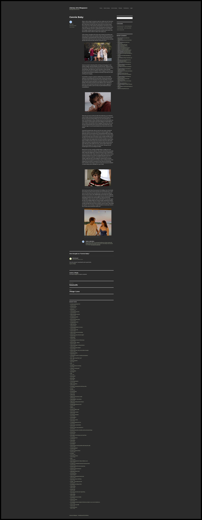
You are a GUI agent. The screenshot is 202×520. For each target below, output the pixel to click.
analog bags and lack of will (74, 471)
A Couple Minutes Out (73, 437)
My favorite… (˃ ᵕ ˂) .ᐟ (73, 309)
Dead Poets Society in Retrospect (75, 468)
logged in (77, 274)
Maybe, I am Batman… (74, 383)
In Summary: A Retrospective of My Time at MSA (78, 386)
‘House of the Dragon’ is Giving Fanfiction (77, 345)
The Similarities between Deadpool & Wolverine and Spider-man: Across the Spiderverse (85, 502)
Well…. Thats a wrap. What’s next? (76, 358)
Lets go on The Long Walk (74, 504)
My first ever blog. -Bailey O (75, 342)
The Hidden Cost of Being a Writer (76, 484)
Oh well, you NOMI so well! (74, 409)
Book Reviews (120, 26)
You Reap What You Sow (74, 322)
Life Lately (72, 453)
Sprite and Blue (72, 494)
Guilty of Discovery (73, 324)
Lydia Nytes (71, 24)
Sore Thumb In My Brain (74, 414)
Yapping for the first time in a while (76, 396)
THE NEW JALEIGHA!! (74, 448)
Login (131, 8)
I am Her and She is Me (74, 329)
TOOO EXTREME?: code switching (75, 399)
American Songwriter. (74, 360)
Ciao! (71, 363)
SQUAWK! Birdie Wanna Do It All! (75, 404)
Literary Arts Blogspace (78, 8)
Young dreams (72, 337)
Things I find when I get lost (75, 314)
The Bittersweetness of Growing (75, 365)
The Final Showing (73, 391)
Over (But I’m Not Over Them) (75, 450)
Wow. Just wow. (72, 376)
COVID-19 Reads (128, 26)
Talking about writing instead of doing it (77, 401)
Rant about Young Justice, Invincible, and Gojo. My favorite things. (81, 430)
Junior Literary (114, 8)
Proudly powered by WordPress (83, 515)
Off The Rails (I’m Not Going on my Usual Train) (78, 435)
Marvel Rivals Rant (73, 473)
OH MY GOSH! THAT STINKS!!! (75, 347)
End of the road (72, 432)
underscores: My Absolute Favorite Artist (77, 476)
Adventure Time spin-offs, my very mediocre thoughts (79, 350)
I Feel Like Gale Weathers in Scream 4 (76, 327)
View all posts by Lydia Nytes (95, 244)
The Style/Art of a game (74, 316)
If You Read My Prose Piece (74, 311)
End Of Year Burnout (73, 507)
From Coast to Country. (74, 455)
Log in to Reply (72, 263)
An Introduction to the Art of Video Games (77, 340)
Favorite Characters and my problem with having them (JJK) (80, 445)
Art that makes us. (73, 417)
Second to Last (72, 489)
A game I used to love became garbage (76, 332)
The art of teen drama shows (75, 319)
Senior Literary (107, 8)
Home (101, 8)
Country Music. (72, 440)
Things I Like (72, 394)
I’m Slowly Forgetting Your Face (75, 422)
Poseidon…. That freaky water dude (76, 481)
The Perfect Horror (73, 306)
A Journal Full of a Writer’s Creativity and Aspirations (79, 355)
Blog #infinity (72, 378)
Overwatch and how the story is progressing (77, 466)
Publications (126, 8)
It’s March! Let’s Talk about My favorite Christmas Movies (80, 463)
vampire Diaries (73, 486)
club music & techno (73, 499)
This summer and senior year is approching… (77, 491)
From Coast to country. (74, 419)
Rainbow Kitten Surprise (74, 412)
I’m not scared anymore (74, 381)
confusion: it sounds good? (74, 368)
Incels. (71, 458)
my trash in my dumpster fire (75, 304)
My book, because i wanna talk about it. (76, 427)
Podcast (120, 8)
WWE (71, 373)
